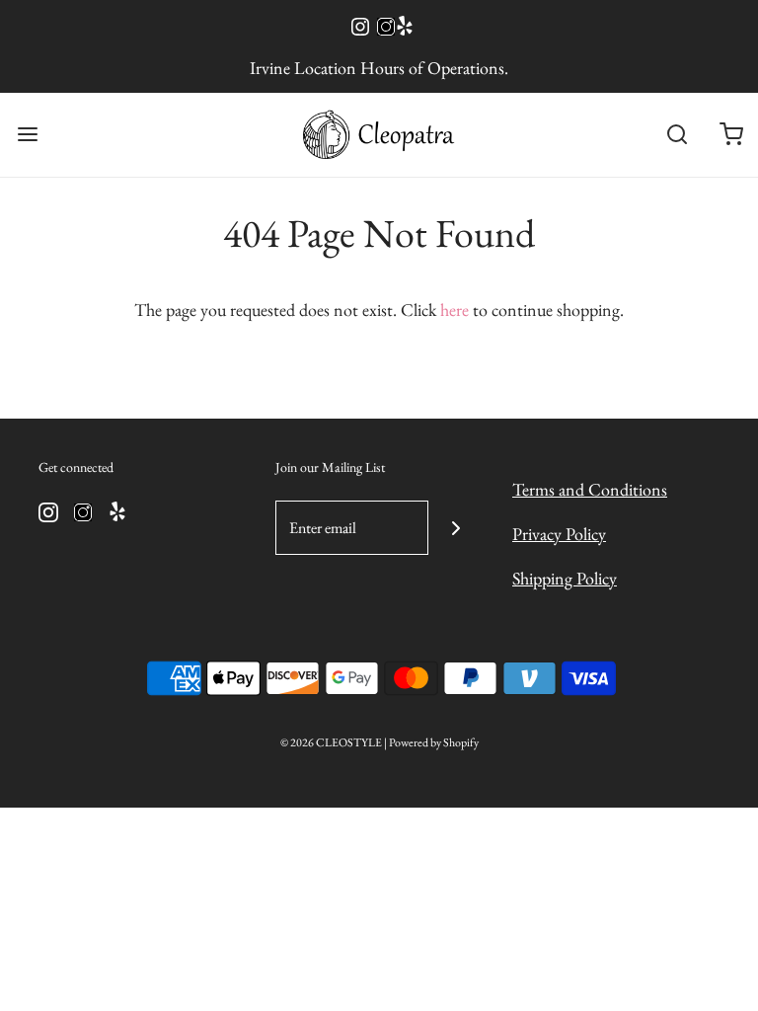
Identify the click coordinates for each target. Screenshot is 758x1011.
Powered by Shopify (434, 742)
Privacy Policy (559, 533)
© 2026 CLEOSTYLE (331, 742)
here (454, 309)
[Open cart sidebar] (731, 135)
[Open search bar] (676, 135)
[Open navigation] (27, 135)
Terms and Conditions (589, 489)
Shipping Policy (564, 578)
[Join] (455, 528)
